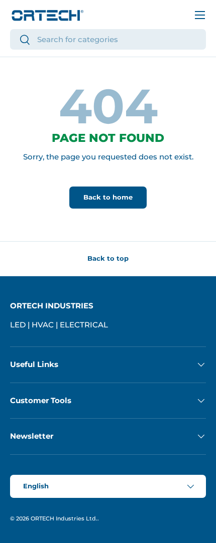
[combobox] (108, 39)
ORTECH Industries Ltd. (64, 518)
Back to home (108, 197)
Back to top (108, 258)
